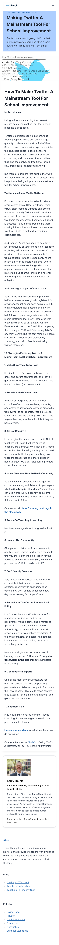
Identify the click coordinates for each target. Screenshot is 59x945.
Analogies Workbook (18, 882)
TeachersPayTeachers (19, 886)
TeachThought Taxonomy (37, 797)
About (6, 840)
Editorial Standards (17, 930)
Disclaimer (12, 923)
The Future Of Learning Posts (22, 12)
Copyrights (13, 927)
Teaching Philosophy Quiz (21, 890)
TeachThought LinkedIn (35, 819)
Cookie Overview (16, 919)
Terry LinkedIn (14, 819)
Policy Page (13, 912)
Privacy (11, 915)
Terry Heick (15, 781)
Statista (32, 742)
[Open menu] (53, 5)
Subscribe (12, 822)
